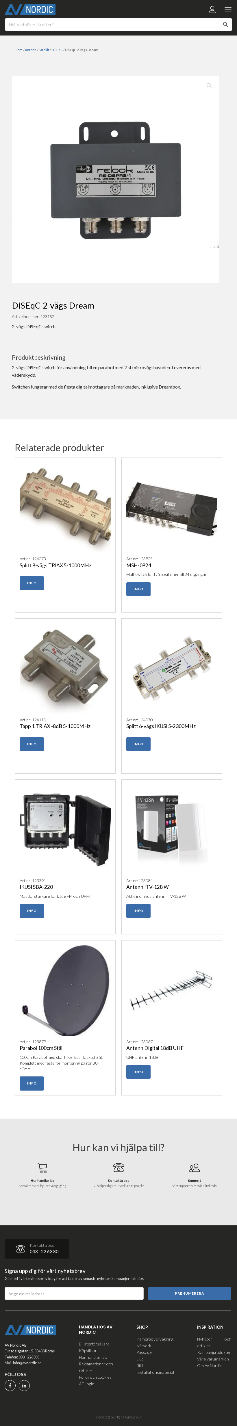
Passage (144, 1352)
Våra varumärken (213, 1358)
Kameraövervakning (154, 1339)
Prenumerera (189, 1293)
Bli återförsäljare (94, 1343)
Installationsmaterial (155, 1372)
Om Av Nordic (209, 1365)
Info (32, 583)
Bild (139, 1365)
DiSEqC (57, 50)
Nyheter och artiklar (214, 1342)
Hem (19, 50)
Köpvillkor (88, 1350)
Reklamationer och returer (96, 1367)
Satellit (44, 50)
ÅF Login (86, 1383)
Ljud (140, 1358)
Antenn (30, 50)
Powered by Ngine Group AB (118, 1417)
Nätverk (143, 1345)
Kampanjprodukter (214, 1352)
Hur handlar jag (93, 1357)
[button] (209, 86)
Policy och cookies (95, 1377)
